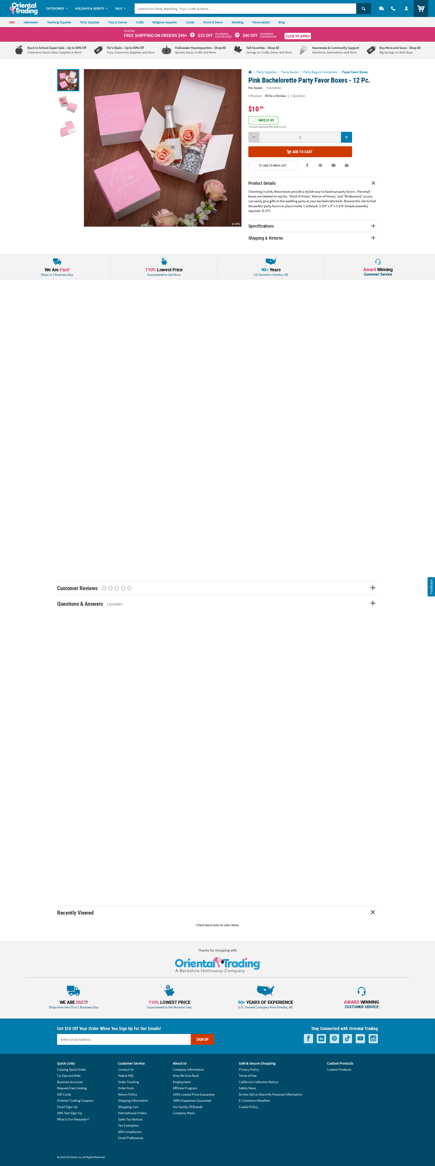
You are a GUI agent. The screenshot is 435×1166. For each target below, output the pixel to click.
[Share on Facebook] (307, 165)
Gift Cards (64, 1094)
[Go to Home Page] (250, 72)
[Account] (406, 8)
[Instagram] (373, 1038)
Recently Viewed (75, 912)
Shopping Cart (128, 1107)
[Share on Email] (333, 165)
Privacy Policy (249, 1069)
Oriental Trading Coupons (75, 1100)
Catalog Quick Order (71, 1069)
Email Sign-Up (67, 1107)
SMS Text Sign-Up (69, 1113)
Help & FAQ (125, 1075)
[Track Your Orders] (381, 8)
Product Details (262, 183)
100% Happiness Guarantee (192, 1100)
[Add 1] (346, 137)
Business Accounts (70, 1082)
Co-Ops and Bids (68, 1075)
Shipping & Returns (265, 238)
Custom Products (339, 1069)
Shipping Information (133, 1100)
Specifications (261, 226)
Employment (182, 1082)
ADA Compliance (129, 1132)
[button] (162, 147)
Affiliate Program (185, 1088)
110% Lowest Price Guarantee (193, 1094)
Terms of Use (247, 1075)
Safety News (247, 1088)
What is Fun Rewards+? (73, 1119)
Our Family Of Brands (188, 1107)
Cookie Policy (248, 1107)
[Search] (363, 8)
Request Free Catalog (72, 1088)
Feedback (431, 586)
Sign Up (202, 1039)
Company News (184, 1113)
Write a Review (275, 96)
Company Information (188, 1069)
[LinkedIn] (321, 1038)
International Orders (132, 1113)
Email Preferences (130, 1138)
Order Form (126, 1088)
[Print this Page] (346, 165)
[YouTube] (360, 1038)
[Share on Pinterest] (320, 165)
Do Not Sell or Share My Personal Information (270, 1094)
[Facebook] (308, 1038)
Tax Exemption (128, 1125)
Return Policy (127, 1094)
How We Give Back (186, 1075)
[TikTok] (347, 1038)
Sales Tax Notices (130, 1119)
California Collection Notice (258, 1082)
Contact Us (126, 1069)
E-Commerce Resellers (254, 1100)
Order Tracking (128, 1082)
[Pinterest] (334, 1038)
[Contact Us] (393, 8)
